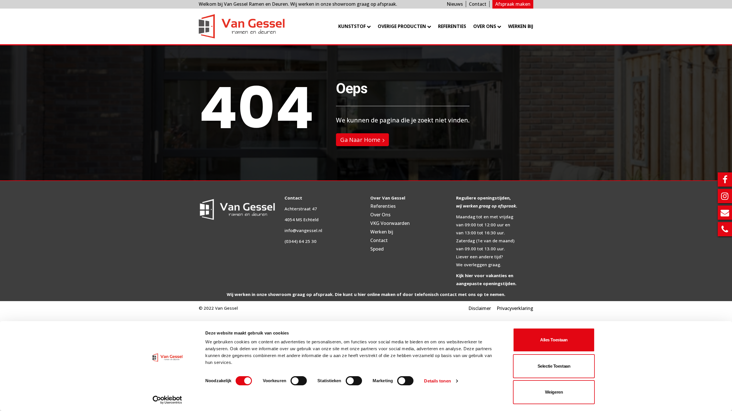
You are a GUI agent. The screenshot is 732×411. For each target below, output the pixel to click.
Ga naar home (360, 140)
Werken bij (520, 26)
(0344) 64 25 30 (301, 241)
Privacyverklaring (515, 308)
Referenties (452, 26)
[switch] (299, 380)
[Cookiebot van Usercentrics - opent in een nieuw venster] (167, 400)
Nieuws (455, 4)
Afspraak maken (512, 4)
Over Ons (380, 214)
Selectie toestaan (554, 366)
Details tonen (437, 380)
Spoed (377, 249)
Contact (477, 4)
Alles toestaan (554, 339)
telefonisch (426, 294)
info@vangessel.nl (303, 230)
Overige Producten (402, 26)
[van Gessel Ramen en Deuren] (242, 26)
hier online (369, 294)
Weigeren (554, 392)
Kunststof (352, 26)
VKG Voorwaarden (390, 223)
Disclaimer (479, 308)
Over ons (484, 26)
